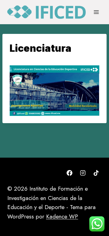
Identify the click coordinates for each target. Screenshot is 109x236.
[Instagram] (82, 173)
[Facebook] (69, 173)
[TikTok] (96, 173)
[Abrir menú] (96, 12)
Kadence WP (62, 216)
